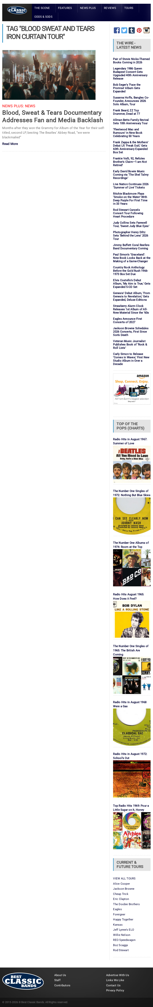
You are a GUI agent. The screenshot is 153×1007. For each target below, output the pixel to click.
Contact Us (113, 985)
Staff (57, 980)
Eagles (117, 909)
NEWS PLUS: (13, 106)
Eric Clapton (121, 899)
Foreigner (119, 914)
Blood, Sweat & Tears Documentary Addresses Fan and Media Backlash (52, 116)
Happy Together (123, 919)
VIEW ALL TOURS (124, 878)
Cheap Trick (120, 894)
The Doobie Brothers (126, 904)
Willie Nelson (121, 935)
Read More (10, 144)
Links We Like (115, 980)
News (30, 106)
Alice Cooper (121, 883)
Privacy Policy (115, 990)
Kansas (117, 924)
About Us (60, 975)
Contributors (62, 985)
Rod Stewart (121, 950)
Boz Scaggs (120, 945)
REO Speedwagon (124, 940)
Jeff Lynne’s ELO (123, 929)
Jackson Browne (123, 888)
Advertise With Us (117, 975)
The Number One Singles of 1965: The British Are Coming (130, 650)
